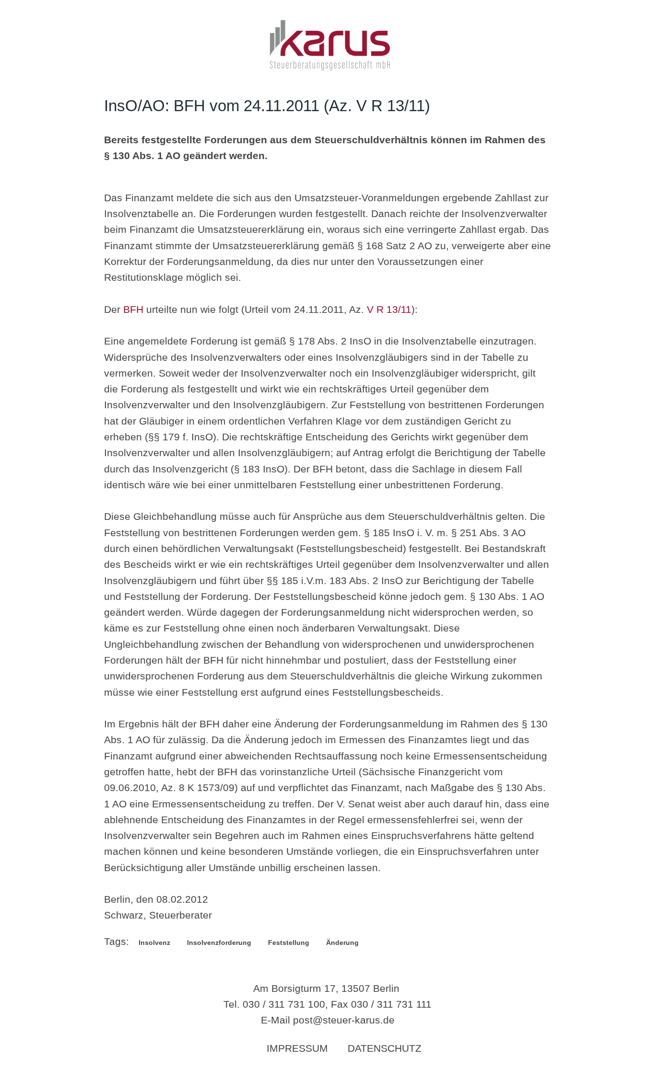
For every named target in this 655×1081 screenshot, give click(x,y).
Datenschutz (384, 1048)
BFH (133, 309)
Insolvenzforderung (219, 942)
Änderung (342, 942)
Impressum (297, 1048)
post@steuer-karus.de (344, 1019)
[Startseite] (330, 66)
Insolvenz (154, 942)
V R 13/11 (389, 309)
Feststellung (288, 942)
